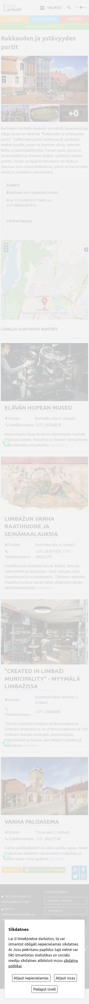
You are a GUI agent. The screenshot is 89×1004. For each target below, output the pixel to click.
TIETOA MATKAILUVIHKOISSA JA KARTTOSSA (18, 914)
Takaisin (13, 869)
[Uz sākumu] (13, 7)
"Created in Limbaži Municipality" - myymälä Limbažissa (42, 678)
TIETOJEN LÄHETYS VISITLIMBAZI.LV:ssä (16, 899)
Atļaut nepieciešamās (31, 978)
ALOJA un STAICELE (44, 26)
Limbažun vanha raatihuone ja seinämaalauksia (31, 526)
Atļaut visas (65, 978)
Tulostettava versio (46, 869)
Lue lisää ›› (59, 445)
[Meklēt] (69, 7)
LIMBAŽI (74, 19)
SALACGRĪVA (44, 19)
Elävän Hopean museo (38, 408)
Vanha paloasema (32, 822)
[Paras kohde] (6, 442)
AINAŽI (14, 19)
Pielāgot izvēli (44, 989)
